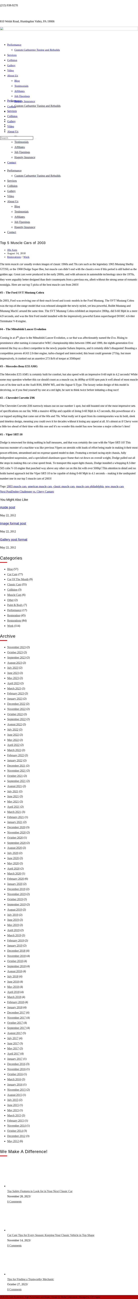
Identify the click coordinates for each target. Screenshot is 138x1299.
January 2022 (14, 760)
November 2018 (16, 955)
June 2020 (13, 858)
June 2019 (13, 919)
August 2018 (14, 971)
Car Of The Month (18, 579)
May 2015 (13, 1110)
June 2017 (13, 1043)
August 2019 (14, 909)
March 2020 (14, 873)
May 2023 (13, 678)
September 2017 (16, 1027)
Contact (11, 106)
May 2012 (13, 1141)
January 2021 (14, 822)
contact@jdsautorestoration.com (18, 13)
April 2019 (13, 930)
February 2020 (15, 878)
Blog (17, 80)
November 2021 (16, 770)
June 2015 (13, 1105)
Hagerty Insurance (24, 101)
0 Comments (14, 1201)
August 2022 (14, 724)
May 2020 (13, 863)
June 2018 (13, 981)
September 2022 (16, 719)
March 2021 (14, 811)
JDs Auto (12, 250)
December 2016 (16, 1063)
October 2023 (15, 652)
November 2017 (16, 1017)
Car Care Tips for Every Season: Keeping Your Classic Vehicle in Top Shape (50, 1235)
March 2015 (14, 1115)
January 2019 (14, 945)
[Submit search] (35, 138)
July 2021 (12, 791)
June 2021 (13, 796)
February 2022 (15, 755)
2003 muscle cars (16, 486)
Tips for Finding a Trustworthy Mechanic (30, 1279)
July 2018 (12, 976)
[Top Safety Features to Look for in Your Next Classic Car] (20, 1186)
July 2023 (12, 667)
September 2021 (16, 781)
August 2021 (14, 786)
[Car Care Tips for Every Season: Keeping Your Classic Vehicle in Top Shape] (20, 1230)
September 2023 (16, 657)
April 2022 (13, 744)
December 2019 (16, 889)
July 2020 (12, 853)
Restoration (13, 615)
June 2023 (13, 672)
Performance (14, 44)
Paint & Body (15, 605)
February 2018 (15, 1002)
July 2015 (12, 1099)
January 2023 (14, 698)
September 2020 (16, 842)
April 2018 (13, 992)
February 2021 (15, 817)
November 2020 (16, 832)
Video (10, 126)
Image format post (13, 523)
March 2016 (14, 1079)
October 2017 (15, 1022)
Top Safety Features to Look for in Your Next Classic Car (39, 1191)
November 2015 (16, 1089)
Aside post (7, 507)
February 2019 (15, 940)
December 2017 (16, 1012)
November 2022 (16, 709)
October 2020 (15, 837)
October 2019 (15, 899)
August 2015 (14, 1094)
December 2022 (16, 703)
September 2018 (16, 966)
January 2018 (14, 1007)
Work (26, 257)
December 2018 (16, 950)
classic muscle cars (64, 486)
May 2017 (13, 1048)
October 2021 (15, 775)
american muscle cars (40, 486)
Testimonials (21, 86)
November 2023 (16, 647)
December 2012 (16, 1135)
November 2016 (16, 1069)
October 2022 (15, 714)
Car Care (12, 574)
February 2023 (15, 693)
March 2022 (14, 750)
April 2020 (13, 868)
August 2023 (14, 662)
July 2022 (12, 729)
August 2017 (14, 1033)
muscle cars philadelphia (90, 486)
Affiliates (19, 91)
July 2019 (12, 914)
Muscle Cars (14, 594)
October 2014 (15, 1130)
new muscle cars (114, 486)
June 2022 (13, 734)
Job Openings (22, 96)
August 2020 (14, 847)
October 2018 (15, 961)
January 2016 (14, 1084)
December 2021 (16, 765)
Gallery (11, 121)
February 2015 (15, 1120)
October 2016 (15, 1074)
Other (10, 600)
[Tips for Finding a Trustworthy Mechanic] (20, 1274)
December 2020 (16, 827)
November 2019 (16, 894)
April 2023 (13, 683)
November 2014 (16, 1125)
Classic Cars (14, 584)
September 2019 (16, 904)
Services (12, 111)
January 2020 (14, 883)
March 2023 (14, 688)
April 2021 (13, 806)
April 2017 (13, 1053)
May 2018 (13, 986)
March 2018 (14, 997)
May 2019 (13, 925)
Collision (12, 116)
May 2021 (13, 801)
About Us (12, 131)
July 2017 (12, 1038)
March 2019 (14, 935)
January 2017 (14, 1058)
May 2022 (13, 739)
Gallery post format (13, 539)
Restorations (14, 257)
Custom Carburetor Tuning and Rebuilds (37, 105)
